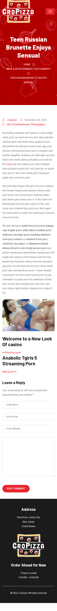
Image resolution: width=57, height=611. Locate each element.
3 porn (8, 164)
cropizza (12, 119)
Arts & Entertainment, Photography (26, 124)
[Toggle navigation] (50, 11)
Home (27, 64)
